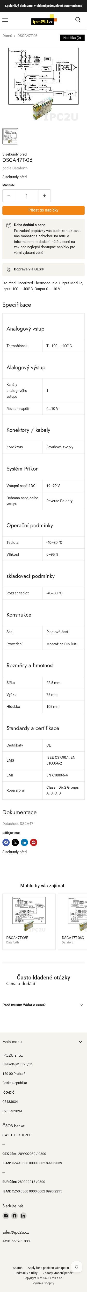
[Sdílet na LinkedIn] (24, 842)
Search (17, 1268)
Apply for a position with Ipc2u (48, 1268)
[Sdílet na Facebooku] (6, 842)
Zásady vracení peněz (57, 1273)
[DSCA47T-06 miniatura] (10, 136)
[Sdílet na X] (15, 842)
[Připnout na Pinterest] (33, 842)
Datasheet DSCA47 (17, 823)
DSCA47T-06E (17, 938)
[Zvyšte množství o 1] (44, 195)
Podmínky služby (25, 1273)
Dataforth (20, 168)
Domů (7, 36)
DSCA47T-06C (73, 938)
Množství (8, 185)
